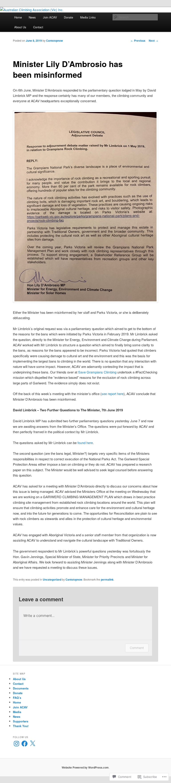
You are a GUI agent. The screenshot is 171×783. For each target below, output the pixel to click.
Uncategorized (52, 579)
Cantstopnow (54, 41)
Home (18, 17)
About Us (20, 27)
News (32, 17)
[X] (32, 743)
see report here (113, 393)
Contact (38, 27)
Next (153, 41)
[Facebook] (24, 743)
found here (85, 442)
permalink (107, 579)
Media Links (88, 17)
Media (17, 712)
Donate (68, 17)
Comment (137, 648)
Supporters (20, 721)
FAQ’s (17, 697)
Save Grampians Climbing (97, 372)
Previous (138, 41)
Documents (20, 688)
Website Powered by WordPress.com (85, 767)
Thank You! (20, 726)
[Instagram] (16, 743)
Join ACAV (50, 17)
